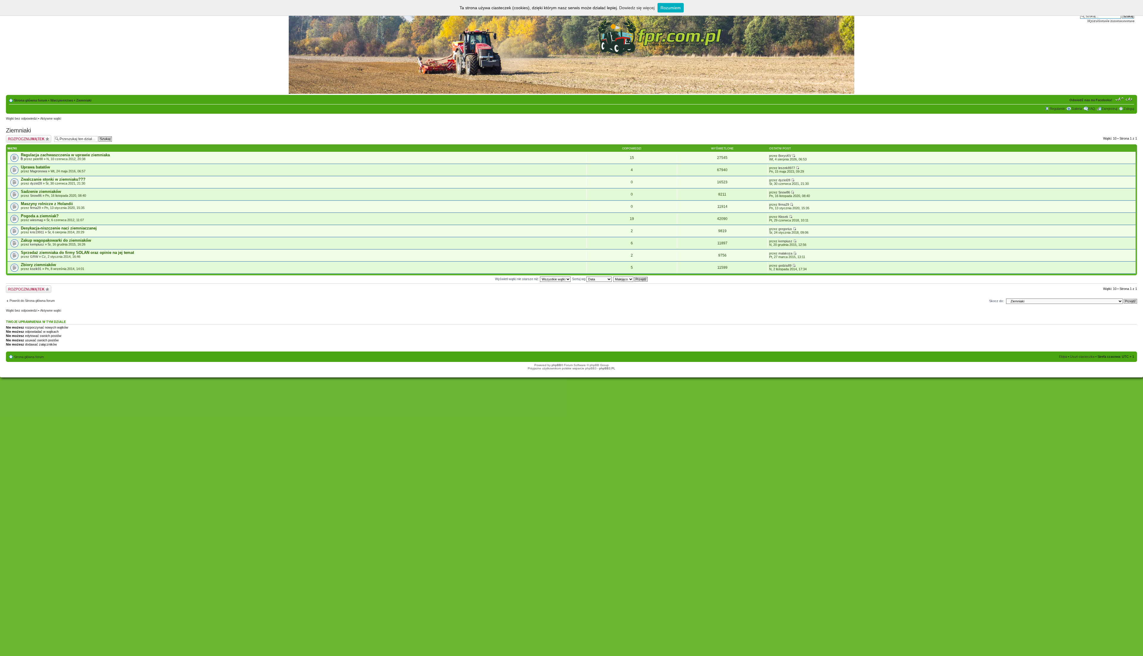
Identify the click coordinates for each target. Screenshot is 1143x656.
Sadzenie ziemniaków (41, 191)
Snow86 (36, 195)
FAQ (1092, 108)
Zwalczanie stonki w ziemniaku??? (53, 179)
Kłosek (783, 216)
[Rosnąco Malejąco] (630, 279)
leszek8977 (786, 168)
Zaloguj (1129, 108)
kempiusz (37, 244)
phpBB (556, 365)
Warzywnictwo (61, 100)
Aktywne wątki (50, 118)
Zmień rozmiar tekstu (1119, 99)
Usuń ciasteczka (1082, 356)
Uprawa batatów (35, 167)
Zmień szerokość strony (1129, 99)
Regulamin (1057, 108)
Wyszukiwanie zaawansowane (1110, 20)
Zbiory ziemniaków (38, 265)
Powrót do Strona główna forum (32, 300)
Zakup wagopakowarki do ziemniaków (56, 240)
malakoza (785, 253)
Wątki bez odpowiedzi (21, 118)
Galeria (1077, 108)
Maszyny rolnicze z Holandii (47, 204)
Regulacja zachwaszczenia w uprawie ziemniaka (65, 155)
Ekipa (1063, 356)
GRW (34, 256)
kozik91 (35, 269)
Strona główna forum (30, 100)
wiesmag (36, 220)
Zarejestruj (1109, 108)
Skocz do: (996, 301)
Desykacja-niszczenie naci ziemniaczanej (59, 228)
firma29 (35, 208)
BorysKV (784, 155)
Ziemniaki (83, 100)
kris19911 (37, 232)
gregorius (785, 229)
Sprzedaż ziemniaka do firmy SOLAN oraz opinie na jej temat (77, 252)
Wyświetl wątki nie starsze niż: (517, 279)
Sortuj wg (579, 279)
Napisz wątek (16, 137)
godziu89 (784, 265)
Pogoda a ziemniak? (40, 216)
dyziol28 (36, 183)
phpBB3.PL (607, 368)
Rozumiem (670, 7)
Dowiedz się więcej (637, 7)
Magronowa (38, 171)
